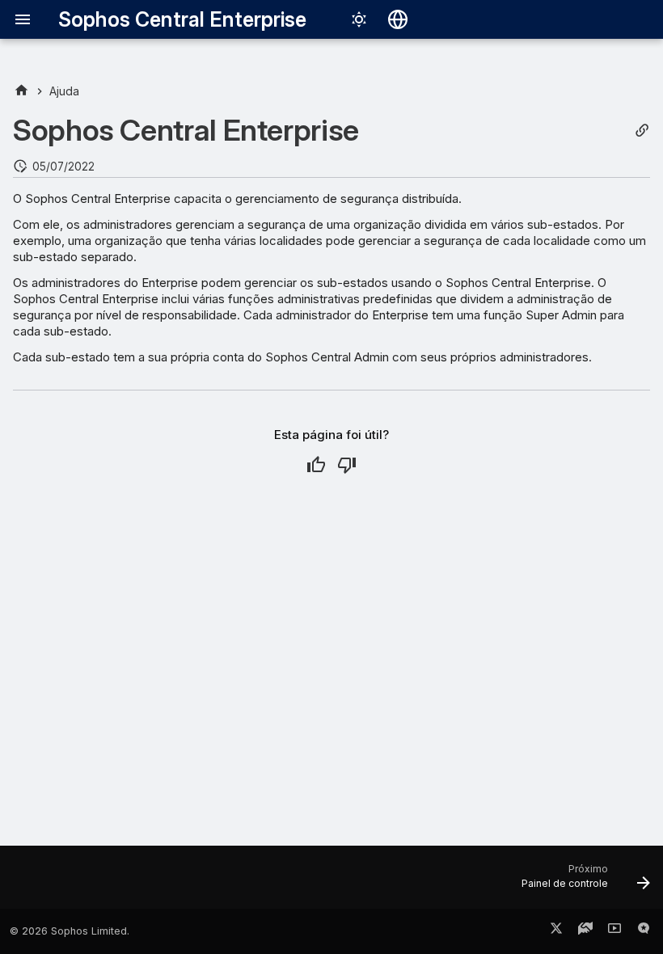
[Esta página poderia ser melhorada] (347, 465)
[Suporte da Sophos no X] (556, 931)
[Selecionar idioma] (398, 19)
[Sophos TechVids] (614, 931)
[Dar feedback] (644, 931)
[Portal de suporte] (585, 931)
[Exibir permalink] (642, 130)
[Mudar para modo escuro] (359, 19)
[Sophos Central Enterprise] (21, 90)
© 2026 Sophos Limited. (69, 931)
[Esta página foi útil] (316, 465)
